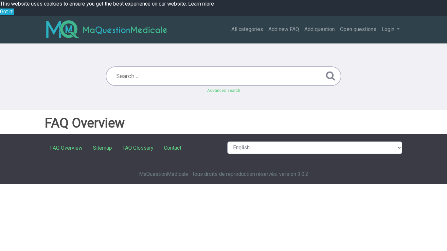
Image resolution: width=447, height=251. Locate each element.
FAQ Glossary (137, 148)
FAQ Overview (66, 148)
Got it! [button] (7, 11)
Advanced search (223, 90)
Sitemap (102, 148)
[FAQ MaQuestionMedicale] (106, 30)
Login (389, 29)
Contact (172, 148)
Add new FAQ (283, 29)
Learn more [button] (201, 4)
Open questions (358, 29)
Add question (319, 29)
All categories (247, 29)
